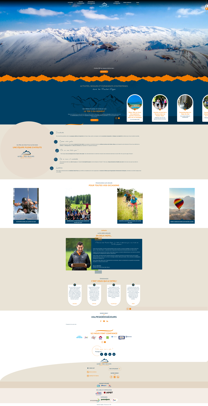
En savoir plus (135, 108)
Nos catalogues (113, 368)
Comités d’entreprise (116, 2)
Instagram (104, 321)
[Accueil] (104, 362)
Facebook (100, 321)
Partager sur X (105, 354)
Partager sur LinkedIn (109, 354)
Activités (70, 2)
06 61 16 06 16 (92, 372)
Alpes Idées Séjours (104, 5)
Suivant (119, 118)
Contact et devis (94, 375)
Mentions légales (100, 404)
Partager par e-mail (113, 354)
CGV (110, 404)
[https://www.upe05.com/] (86, 338)
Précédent (116, 118)
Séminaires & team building (91, 2)
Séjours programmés (80, 2)
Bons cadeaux (127, 2)
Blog (137, 2)
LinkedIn (107, 321)
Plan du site (106, 404)
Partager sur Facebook (101, 354)
